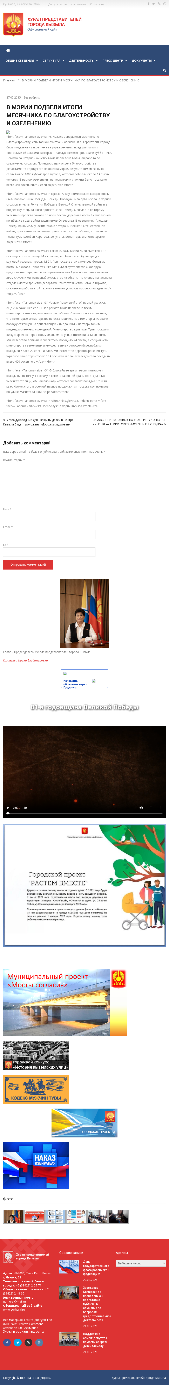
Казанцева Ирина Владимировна (25, 660)
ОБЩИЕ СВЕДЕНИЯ (20, 60)
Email (8, 527)
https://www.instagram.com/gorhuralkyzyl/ (164, 3)
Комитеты (97, 4)
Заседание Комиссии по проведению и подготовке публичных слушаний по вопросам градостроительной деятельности (97, 1304)
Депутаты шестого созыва (67, 4)
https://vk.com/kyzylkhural (159, 3)
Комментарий (14, 460)
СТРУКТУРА (51, 60)
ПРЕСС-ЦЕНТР (112, 60)
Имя (7, 509)
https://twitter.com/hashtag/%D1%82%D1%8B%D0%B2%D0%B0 (153, 3)
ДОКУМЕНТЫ (142, 60)
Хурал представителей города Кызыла (139, 1378)
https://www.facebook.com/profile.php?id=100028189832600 (148, 3)
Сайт (6, 545)
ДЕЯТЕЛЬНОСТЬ (81, 60)
